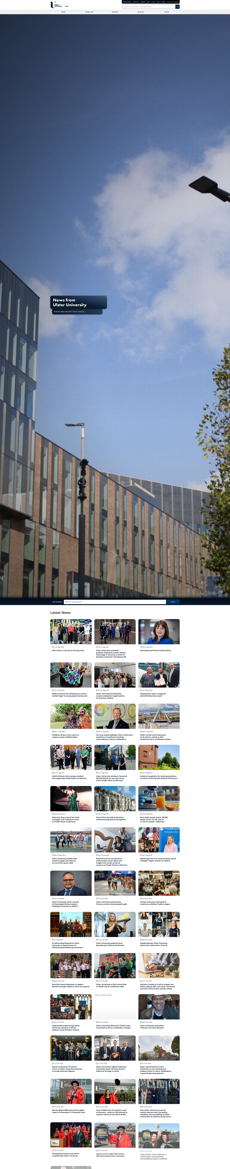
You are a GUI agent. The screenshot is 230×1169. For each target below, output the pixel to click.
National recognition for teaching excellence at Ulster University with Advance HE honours (158, 777)
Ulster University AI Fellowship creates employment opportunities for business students (110, 696)
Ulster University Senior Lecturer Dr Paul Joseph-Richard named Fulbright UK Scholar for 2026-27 (65, 904)
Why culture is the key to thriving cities (68, 650)
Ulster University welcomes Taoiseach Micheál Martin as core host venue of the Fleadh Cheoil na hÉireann (111, 778)
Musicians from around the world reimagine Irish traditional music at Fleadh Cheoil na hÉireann (65, 819)
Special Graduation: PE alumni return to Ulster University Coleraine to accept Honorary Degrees (67, 1069)
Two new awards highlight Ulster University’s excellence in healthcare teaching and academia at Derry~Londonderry (114, 737)
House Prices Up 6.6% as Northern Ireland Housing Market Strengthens (111, 818)
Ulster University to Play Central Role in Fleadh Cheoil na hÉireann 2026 (111, 985)
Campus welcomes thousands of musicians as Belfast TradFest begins (155, 903)
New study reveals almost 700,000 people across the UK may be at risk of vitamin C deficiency (154, 819)
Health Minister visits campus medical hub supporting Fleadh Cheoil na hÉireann (69, 777)
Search (177, 6)
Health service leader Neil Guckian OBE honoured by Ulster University (110, 1154)
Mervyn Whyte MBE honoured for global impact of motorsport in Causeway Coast (68, 1111)
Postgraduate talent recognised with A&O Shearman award (153, 695)
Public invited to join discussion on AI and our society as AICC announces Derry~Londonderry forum (155, 737)
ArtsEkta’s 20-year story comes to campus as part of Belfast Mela (65, 736)
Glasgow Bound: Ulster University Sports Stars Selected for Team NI (153, 944)
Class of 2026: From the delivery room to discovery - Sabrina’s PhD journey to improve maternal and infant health (111, 1112)
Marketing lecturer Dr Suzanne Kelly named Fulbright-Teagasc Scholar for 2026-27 (158, 860)
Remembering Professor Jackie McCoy (155, 650)
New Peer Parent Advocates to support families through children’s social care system (70, 985)
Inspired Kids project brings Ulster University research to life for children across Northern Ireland (66, 1028)
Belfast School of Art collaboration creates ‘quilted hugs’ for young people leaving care (69, 695)
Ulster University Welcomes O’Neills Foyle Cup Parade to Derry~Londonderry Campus (113, 1027)
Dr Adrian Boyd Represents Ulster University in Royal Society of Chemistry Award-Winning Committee (67, 945)
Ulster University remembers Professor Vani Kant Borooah (152, 1027)
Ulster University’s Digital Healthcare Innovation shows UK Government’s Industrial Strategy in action (111, 1069)
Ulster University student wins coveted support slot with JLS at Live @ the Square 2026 (64, 861)
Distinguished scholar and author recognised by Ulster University (65, 1154)
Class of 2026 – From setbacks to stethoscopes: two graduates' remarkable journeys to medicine (153, 1155)
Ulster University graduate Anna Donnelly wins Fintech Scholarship (110, 944)
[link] (71, 639)
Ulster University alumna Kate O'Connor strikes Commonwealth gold (111, 903)
